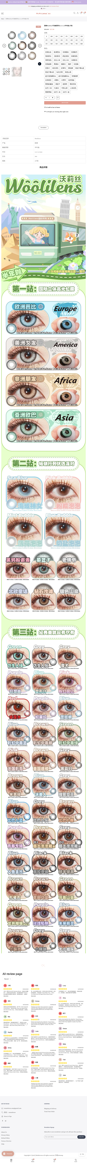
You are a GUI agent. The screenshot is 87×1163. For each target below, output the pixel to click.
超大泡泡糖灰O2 (63, 76)
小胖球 (63, 80)
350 (61, 40)
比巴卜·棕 (48, 88)
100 (51, 36)
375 (67, 40)
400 (71, 40)
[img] (8, 989)
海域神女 (48, 56)
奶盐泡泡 (66, 56)
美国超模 (48, 64)
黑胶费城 (48, 92)
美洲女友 (48, 52)
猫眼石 (63, 64)
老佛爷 (65, 84)
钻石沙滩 (59, 72)
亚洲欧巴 (74, 52)
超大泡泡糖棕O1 (50, 76)
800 (81, 44)
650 (67, 44)
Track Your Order (49, 1111)
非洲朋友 (66, 52)
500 (51, 44)
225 (77, 36)
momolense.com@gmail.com (12, 1108)
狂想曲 (76, 64)
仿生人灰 (66, 60)
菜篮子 (57, 84)
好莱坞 (63, 68)
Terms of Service (6, 1141)
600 (61, 44)
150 (61, 36)
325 (56, 40)
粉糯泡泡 (74, 56)
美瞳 (56, 1155)
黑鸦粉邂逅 (49, 84)
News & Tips (8, 1116)
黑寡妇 (56, 64)
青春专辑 (73, 84)
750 (77, 44)
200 (71, 36)
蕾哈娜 (70, 68)
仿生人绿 (57, 60)
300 (51, 40)
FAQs (2, 1144)
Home (2, 18)
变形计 (47, 68)
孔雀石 (56, 88)
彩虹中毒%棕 (49, 72)
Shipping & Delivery (50, 1108)
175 (66, 36)
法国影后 (74, 60)
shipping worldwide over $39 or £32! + (39, 6)
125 (57, 36)
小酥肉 (56, 80)
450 (82, 40)
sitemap (60, 1155)
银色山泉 (68, 72)
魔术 (69, 64)
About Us (4, 1132)
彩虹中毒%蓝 (79, 68)
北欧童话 (57, 56)
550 (56, 44)
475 (46, 44)
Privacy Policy (5, 1135)
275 (46, 40)
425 (77, 40)
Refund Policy (5, 1138)
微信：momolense (10, 1112)
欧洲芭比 (57, 52)
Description (43, 127)
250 (82, 36)
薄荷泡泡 (48, 60)
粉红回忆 (55, 68)
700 (72, 44)
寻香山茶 (64, 88)
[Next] (40, 45)
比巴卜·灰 (57, 92)
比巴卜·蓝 (66, 92)
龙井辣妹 (71, 80)
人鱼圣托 (73, 88)
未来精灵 (48, 80)
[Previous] (4, 45)
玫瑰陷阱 (75, 76)
